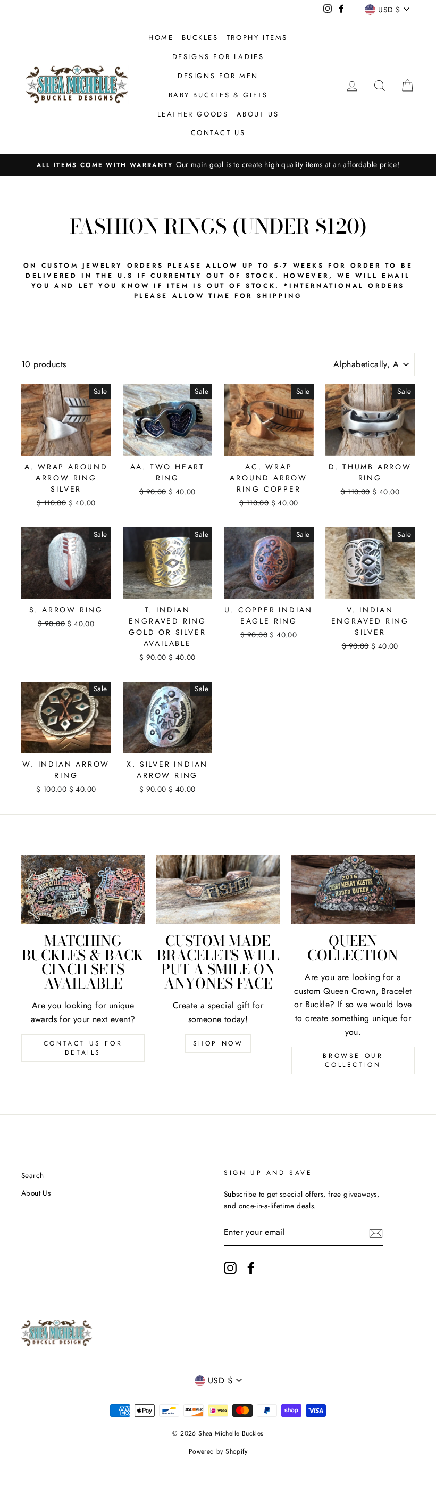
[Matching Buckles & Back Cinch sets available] (83, 889)
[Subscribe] (376, 1233)
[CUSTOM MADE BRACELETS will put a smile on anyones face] (218, 889)
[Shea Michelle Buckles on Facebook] (251, 1268)
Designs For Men (218, 76)
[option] (218, 165)
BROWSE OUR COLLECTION (353, 1060)
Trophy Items (257, 37)
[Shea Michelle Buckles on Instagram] (230, 1268)
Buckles (200, 37)
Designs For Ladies (218, 57)
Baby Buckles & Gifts (218, 95)
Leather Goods (193, 114)
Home (160, 37)
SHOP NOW (218, 1043)
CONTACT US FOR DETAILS (83, 1048)
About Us (258, 114)
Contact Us (218, 133)
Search (32, 1175)
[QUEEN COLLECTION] (353, 889)
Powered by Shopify (218, 1451)
